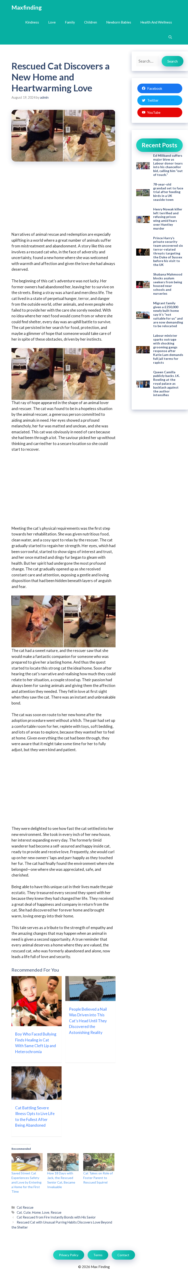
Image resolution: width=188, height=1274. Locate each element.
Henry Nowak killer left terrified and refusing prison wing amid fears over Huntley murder (167, 218)
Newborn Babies (118, 22)
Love (52, 22)
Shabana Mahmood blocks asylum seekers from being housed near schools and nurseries (167, 283)
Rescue (56, 1212)
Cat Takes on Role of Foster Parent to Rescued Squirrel (98, 1177)
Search (172, 61)
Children (90, 22)
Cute (27, 1212)
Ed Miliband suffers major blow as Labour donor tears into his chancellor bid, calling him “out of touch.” (168, 165)
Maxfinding (26, 7)
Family (70, 22)
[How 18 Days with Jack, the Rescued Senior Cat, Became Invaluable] (62, 1162)
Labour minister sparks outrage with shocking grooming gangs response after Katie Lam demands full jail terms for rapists (168, 349)
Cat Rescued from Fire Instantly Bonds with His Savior (56, 1217)
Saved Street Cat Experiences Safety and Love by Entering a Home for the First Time (26, 1182)
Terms (97, 1255)
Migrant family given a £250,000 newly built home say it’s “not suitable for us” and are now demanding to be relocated (168, 314)
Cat (19, 1212)
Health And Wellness (156, 22)
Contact (123, 1255)
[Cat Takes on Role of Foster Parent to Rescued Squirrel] (98, 1162)
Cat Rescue (25, 1207)
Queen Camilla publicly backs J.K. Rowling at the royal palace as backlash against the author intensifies (166, 383)
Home (36, 1212)
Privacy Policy (68, 1255)
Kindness (32, 22)
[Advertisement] (63, 199)
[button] (170, 37)
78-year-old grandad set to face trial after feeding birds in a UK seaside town (168, 191)
